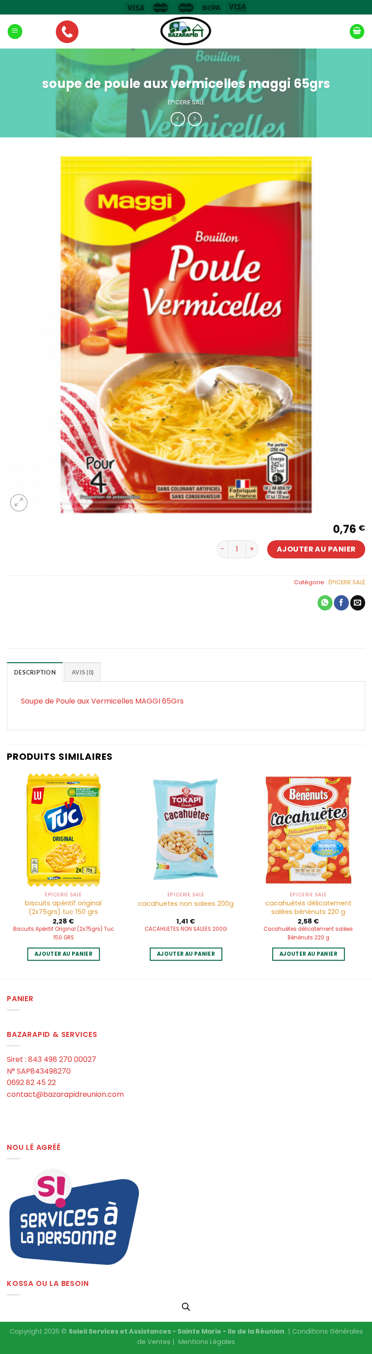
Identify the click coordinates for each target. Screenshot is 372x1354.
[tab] (35, 671)
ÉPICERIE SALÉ (186, 102)
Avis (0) (82, 672)
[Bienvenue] (186, 32)
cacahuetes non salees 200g (186, 903)
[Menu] (15, 31)
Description (35, 672)
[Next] (365, 875)
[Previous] (7, 875)
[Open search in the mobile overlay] (186, 1307)
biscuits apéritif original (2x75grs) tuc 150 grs (63, 907)
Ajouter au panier (316, 549)
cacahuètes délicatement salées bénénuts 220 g (308, 907)
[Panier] (357, 31)
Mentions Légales (206, 1341)
